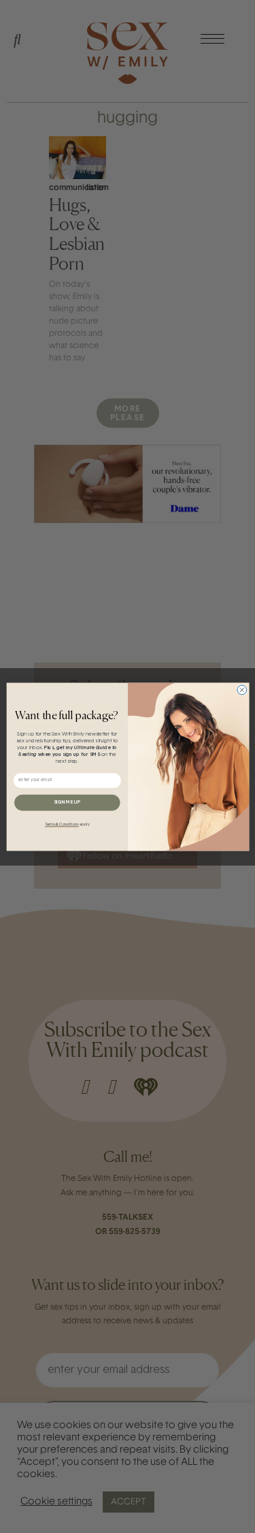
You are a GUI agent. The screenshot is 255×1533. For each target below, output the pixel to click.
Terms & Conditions (61, 824)
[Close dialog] (241, 690)
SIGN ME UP (66, 802)
